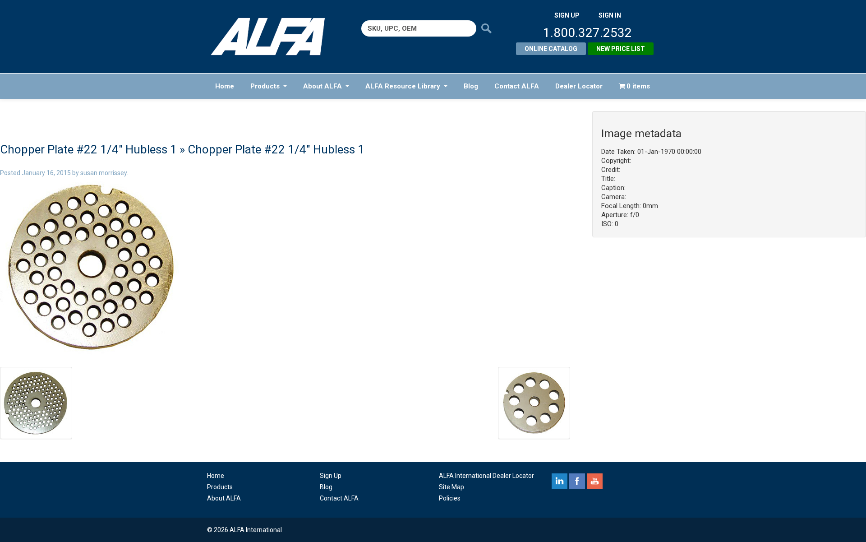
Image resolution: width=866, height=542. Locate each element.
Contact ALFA (516, 86)
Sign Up (330, 475)
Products (265, 86)
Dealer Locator (579, 86)
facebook (577, 481)
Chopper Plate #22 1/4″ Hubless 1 (88, 149)
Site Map (451, 487)
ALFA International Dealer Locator (486, 475)
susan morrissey (103, 172)
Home (224, 86)
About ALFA (322, 86)
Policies (450, 498)
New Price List (620, 48)
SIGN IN (610, 15)
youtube (595, 481)
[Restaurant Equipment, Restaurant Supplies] (274, 36)
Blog (471, 86)
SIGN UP (567, 15)
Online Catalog (551, 48)
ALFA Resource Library (402, 86)
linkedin (559, 481)
